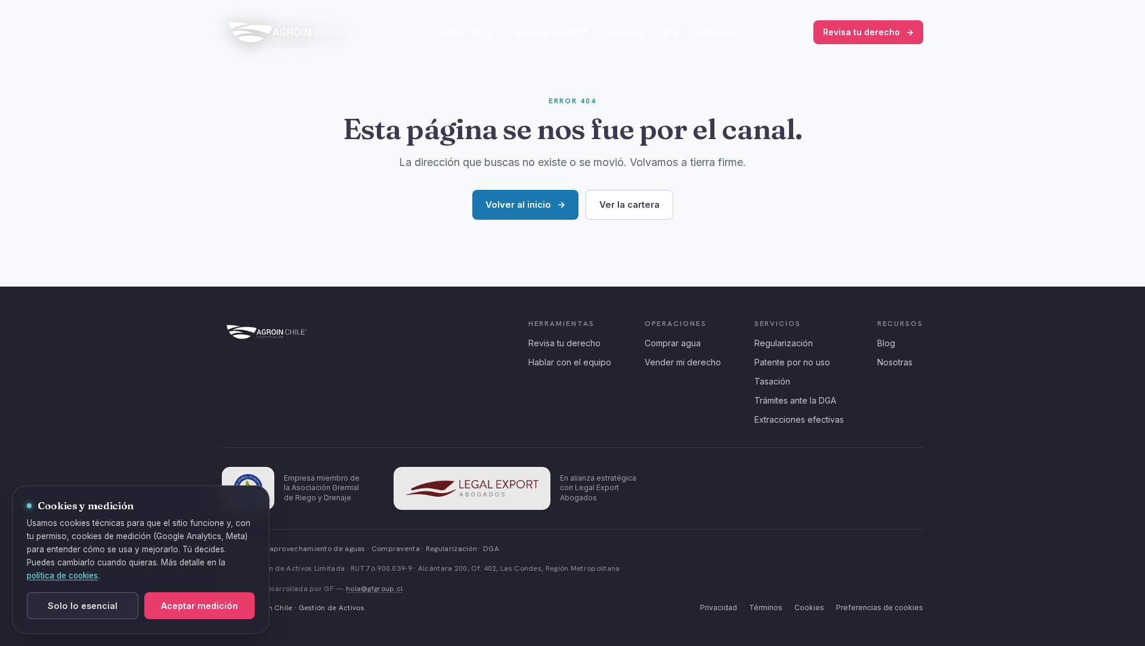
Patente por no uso (792, 362)
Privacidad (718, 607)
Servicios (624, 32)
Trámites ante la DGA (795, 400)
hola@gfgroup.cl (374, 588)
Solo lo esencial (82, 606)
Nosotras (715, 32)
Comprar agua (460, 32)
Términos (765, 607)
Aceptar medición (199, 606)
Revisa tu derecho (868, 32)
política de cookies (62, 575)
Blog (670, 32)
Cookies (809, 607)
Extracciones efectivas (799, 419)
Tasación (772, 381)
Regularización (783, 343)
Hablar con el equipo (569, 362)
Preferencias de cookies (879, 607)
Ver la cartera (629, 204)
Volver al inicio (525, 204)
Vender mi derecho (547, 32)
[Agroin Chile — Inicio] (287, 32)
